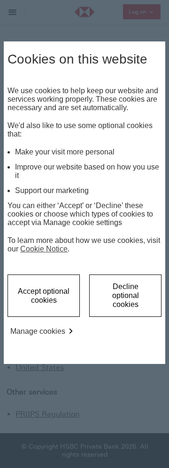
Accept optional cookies (43, 295)
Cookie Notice (44, 249)
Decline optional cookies (125, 295)
